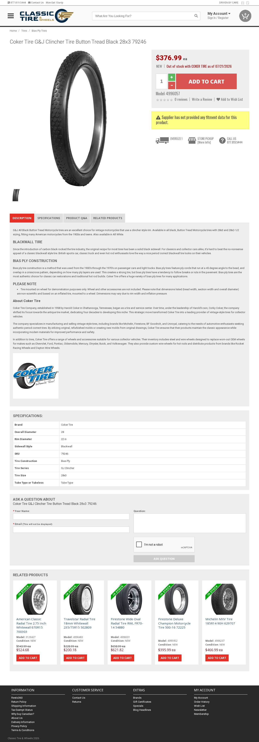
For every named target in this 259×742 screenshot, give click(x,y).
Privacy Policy (19, 726)
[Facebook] (242, 3)
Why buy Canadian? (22, 713)
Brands (137, 697)
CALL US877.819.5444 (235, 140)
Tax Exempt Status (22, 709)
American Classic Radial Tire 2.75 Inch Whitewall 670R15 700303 (31, 625)
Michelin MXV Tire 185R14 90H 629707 (220, 621)
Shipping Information (23, 705)
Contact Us (37, 2)
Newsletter (200, 709)
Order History (201, 701)
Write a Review (202, 99)
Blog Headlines (142, 709)
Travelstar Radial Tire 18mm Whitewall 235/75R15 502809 (79, 623)
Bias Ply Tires (39, 30)
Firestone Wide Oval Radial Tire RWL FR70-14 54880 (127, 623)
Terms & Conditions (22, 730)
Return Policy (18, 701)
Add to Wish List (231, 99)
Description (22, 218)
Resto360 (16, 697)
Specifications (48, 218)
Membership (201, 713)
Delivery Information (23, 722)
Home (13, 30)
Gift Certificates (142, 701)
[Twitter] (247, 3)
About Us (16, 718)
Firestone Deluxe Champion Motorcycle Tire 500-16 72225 (174, 623)
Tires (24, 30)
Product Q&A (76, 218)
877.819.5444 (18, 2)
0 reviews (181, 99)
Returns (76, 701)
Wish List (199, 705)
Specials (138, 705)
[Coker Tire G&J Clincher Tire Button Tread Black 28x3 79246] (78, 118)
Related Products (107, 218)
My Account (201, 697)
